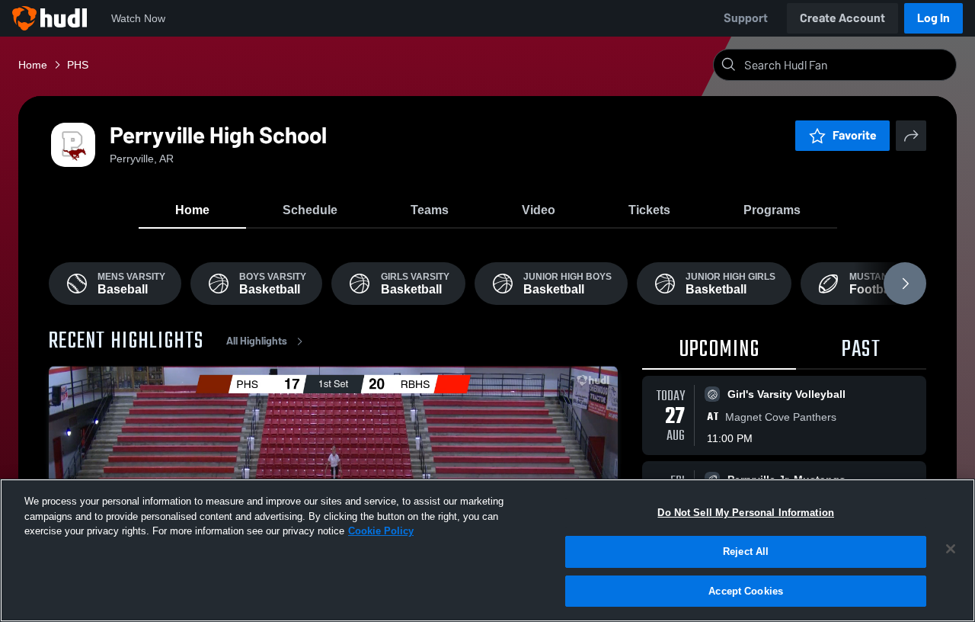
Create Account (842, 18)
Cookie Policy (381, 531)
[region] (487, 550)
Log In (933, 18)
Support (746, 18)
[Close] (950, 549)
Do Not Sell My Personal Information (745, 512)
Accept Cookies (745, 590)
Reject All (746, 551)
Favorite (855, 135)
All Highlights (256, 341)
